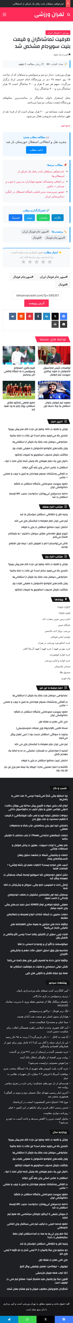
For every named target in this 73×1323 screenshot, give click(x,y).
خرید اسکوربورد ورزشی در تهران (54, 642)
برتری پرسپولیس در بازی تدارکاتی (50, 996)
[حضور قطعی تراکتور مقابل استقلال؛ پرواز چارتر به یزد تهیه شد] (19, 390)
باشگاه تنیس (64, 625)
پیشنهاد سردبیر (58, 982)
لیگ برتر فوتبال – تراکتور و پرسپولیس (48, 1011)
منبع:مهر (65, 125)
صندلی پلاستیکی (62, 666)
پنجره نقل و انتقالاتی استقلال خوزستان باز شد (36, 142)
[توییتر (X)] (55, 316)
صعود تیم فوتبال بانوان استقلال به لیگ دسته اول (57, 404)
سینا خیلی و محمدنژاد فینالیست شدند (49, 1022)
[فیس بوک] (63, 316)
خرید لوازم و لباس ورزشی (57, 660)
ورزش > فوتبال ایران (57, 32)
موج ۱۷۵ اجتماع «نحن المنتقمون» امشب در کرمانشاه (40, 1102)
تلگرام (57, 217)
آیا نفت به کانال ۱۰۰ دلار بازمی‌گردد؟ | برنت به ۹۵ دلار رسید (37, 1037)
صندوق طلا (65, 672)
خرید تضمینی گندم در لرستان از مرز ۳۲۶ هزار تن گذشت (38, 1051)
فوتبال (62, 284)
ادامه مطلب (36, 150)
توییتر (29, 217)
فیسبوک (15, 217)
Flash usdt (64, 613)
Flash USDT (64, 607)
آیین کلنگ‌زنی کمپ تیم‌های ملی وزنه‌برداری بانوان (42, 990)
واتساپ (43, 217)
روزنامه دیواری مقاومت (55, 1113)
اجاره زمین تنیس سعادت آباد (56, 619)
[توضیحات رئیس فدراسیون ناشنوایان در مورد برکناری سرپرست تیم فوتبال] (54, 355)
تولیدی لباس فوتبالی (60, 636)
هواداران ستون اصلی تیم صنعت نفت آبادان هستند (42, 1016)
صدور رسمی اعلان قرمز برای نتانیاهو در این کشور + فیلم (38, 1107)
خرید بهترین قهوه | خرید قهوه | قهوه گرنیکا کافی (46, 648)
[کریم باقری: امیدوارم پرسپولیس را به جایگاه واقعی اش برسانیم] (19, 355)
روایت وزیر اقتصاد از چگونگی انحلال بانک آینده (44, 1057)
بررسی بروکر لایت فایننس (57, 630)
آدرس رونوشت (36, 303)
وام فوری (65, 678)
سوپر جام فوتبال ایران (53, 277)
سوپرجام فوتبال (22, 277)
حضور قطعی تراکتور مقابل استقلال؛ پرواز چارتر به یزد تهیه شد (19, 406)
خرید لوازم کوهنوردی (60, 654)
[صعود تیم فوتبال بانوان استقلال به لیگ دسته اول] (54, 390)
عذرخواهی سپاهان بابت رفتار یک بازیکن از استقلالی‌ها (37, 3)
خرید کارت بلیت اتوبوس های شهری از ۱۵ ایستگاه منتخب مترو (36, 1068)
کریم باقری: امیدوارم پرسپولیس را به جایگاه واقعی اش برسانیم (19, 371)
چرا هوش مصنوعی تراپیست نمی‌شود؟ (48, 1062)
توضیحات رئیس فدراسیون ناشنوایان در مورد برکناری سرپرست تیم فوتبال (56, 371)
